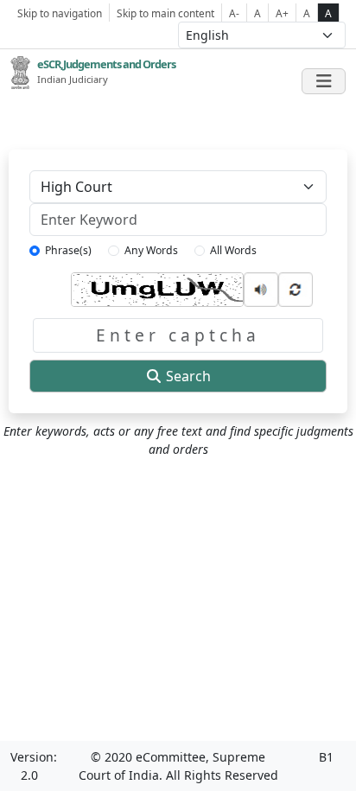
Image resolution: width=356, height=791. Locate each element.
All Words (233, 250)
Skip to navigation (59, 13)
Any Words (151, 250)
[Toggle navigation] (324, 81)
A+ (282, 13)
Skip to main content (165, 13)
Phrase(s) (68, 250)
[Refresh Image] (295, 287)
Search (186, 376)
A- (234, 13)
